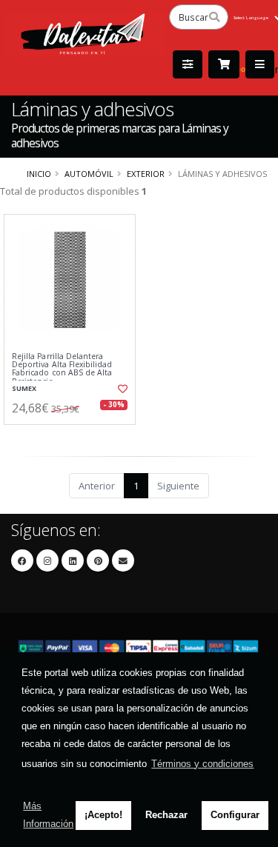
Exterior (146, 173)
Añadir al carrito (73, 437)
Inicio (39, 173)
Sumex (24, 388)
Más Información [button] (48, 814)
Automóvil (88, 173)
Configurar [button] (235, 814)
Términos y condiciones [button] (202, 763)
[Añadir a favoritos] (121, 389)
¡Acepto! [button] (103, 814)
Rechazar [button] (166, 814)
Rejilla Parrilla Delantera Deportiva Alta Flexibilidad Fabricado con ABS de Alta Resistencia (62, 369)
